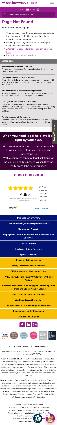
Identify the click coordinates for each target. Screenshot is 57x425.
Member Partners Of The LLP (30, 421)
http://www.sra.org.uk (20, 364)
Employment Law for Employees (28, 311)
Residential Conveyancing (28, 260)
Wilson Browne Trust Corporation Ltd (30, 419)
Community (44, 407)
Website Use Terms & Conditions (24, 407)
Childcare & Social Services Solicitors (28, 271)
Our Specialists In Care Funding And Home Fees (29, 305)
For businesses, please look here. (21, 55)
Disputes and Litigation (28, 316)
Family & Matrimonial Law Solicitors (29, 265)
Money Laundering (41, 410)
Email (21, 9)
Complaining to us (15, 413)
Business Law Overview (28, 218)
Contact (17, 405)
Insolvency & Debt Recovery (28, 249)
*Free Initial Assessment (33, 405)
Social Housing (28, 243)
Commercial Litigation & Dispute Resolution (28, 223)
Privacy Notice (16, 410)
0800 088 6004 (28, 175)
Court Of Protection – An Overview (28, 294)
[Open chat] (50, 418)
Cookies (28, 410)
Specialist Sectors (28, 254)
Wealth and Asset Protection (28, 300)
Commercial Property (28, 229)
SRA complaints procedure (30, 416)
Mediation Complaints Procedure (38, 413)
